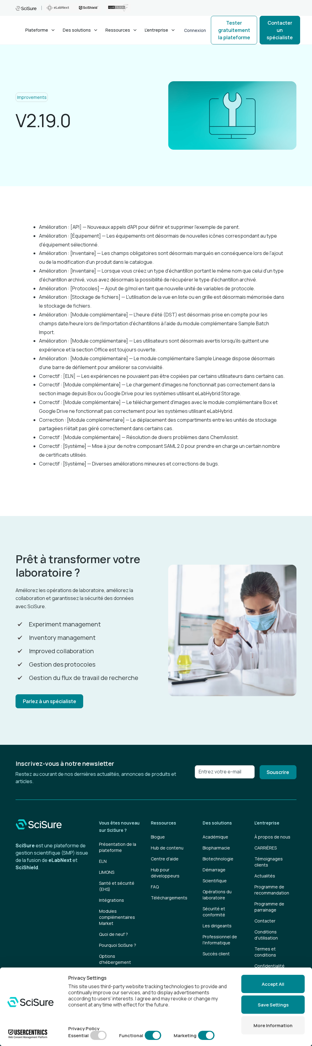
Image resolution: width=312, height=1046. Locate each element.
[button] (40, 30)
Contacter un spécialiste (280, 30)
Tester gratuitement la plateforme (234, 30)
